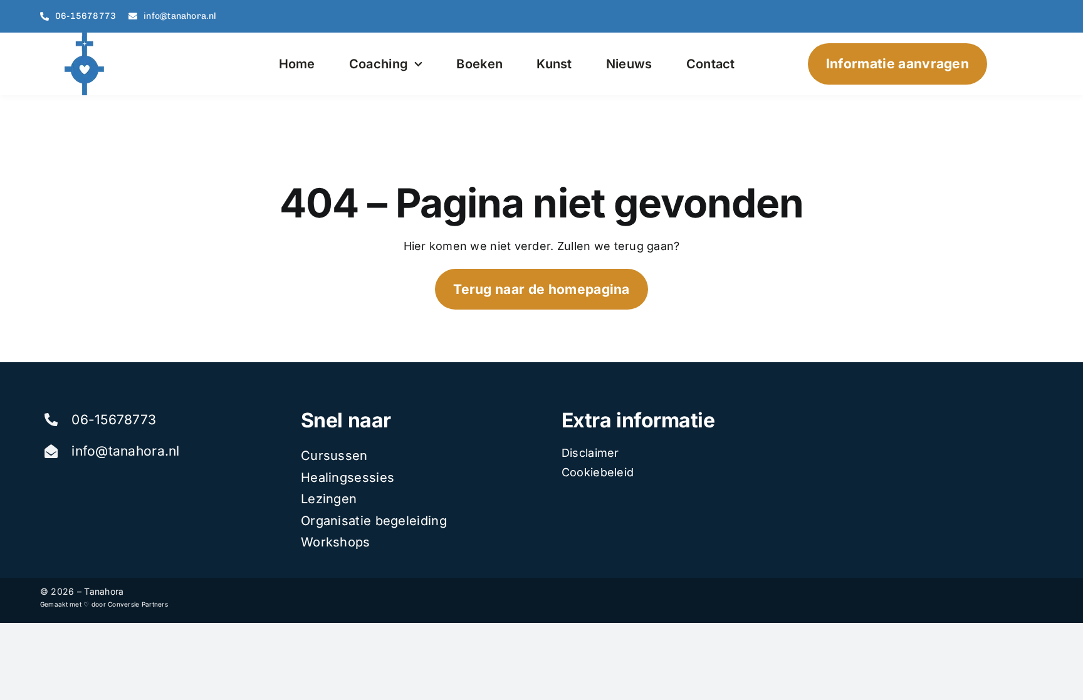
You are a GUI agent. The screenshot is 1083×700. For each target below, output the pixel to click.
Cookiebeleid (598, 472)
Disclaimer (590, 452)
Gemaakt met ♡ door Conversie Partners (104, 604)
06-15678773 (113, 419)
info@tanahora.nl (125, 451)
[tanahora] (86, 37)
